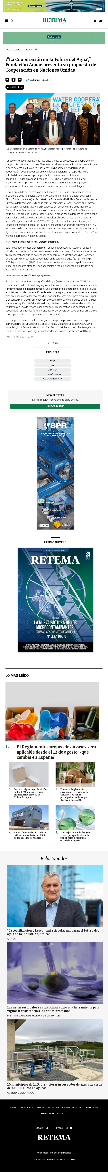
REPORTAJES (43, 1107)
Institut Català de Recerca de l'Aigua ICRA (34, 1015)
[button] (7, 79)
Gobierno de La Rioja (20, 1092)
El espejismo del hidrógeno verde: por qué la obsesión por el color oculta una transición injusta (75, 836)
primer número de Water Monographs (62, 182)
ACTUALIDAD (27, 1107)
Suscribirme (55, 406)
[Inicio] (54, 20)
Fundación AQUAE (52, 374)
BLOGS (55, 1107)
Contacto (61, 1113)
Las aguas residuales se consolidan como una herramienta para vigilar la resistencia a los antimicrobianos (53, 1009)
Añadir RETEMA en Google (38, 80)
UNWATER (52, 370)
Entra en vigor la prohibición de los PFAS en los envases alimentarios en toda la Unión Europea (30, 793)
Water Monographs (53, 379)
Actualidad (13, 49)
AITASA (11, 938)
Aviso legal (42, 1152)
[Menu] (6, 20)
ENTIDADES (92, 1107)
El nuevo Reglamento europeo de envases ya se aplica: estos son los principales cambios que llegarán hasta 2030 (74, 794)
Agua (29, 49)
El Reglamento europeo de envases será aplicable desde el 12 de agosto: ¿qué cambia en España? (56, 752)
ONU (53, 365)
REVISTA (14, 1107)
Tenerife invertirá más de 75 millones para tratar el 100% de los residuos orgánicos (30, 835)
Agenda (65, 1107)
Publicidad (47, 1113)
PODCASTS (78, 1107)
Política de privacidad (60, 1152)
